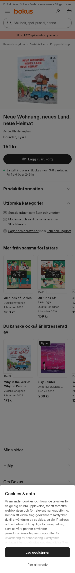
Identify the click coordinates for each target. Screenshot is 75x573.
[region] (37, 529)
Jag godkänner (37, 552)
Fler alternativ (38, 565)
